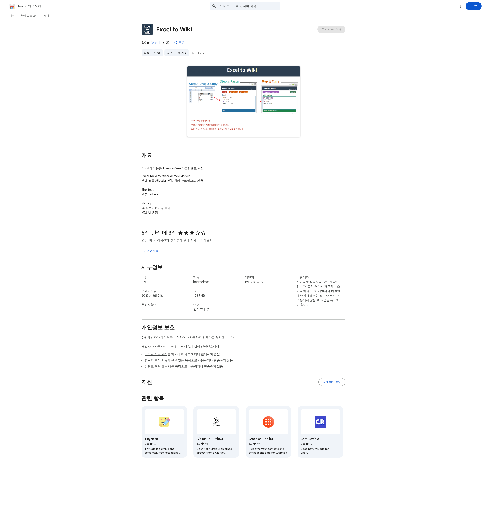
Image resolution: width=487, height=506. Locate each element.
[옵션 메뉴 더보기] (451, 6)
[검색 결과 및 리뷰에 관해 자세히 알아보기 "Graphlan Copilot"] (258, 443)
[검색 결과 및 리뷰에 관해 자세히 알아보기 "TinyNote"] (154, 443)
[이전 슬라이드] (136, 432)
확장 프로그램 (152, 53)
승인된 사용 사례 (156, 354)
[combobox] (250, 6)
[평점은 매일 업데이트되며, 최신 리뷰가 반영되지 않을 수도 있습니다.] (167, 42)
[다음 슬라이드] (351, 432)
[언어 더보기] (208, 309)
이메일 (254, 282)
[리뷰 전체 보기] (153, 250)
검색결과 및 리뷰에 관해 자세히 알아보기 (184, 240)
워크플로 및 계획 (177, 53)
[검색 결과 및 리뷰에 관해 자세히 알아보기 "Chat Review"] (310, 443)
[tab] (12, 15)
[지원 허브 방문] (331, 382)
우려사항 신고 (151, 305)
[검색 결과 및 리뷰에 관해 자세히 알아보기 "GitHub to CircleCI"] (206, 443)
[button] (459, 6)
